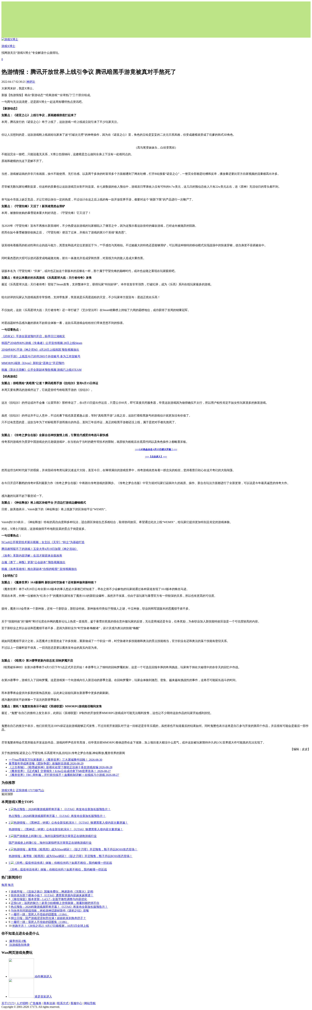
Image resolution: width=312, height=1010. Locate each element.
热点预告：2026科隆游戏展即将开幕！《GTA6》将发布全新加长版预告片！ (59, 906)
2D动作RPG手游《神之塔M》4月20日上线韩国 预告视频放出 (40, 349)
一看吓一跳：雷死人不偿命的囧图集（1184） (40, 914)
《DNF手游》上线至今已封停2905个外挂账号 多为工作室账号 (40, 356)
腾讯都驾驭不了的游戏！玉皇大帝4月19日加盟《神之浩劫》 (39, 548)
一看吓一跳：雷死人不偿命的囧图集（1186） (40, 922)
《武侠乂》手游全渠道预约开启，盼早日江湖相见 (33, 336)
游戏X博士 (8, 790)
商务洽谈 (49, 1003)
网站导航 (90, 1003)
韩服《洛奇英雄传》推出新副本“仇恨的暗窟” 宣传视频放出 (39, 568)
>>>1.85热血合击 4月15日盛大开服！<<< (156, 449)
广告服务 (36, 1003)
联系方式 (63, 1003)
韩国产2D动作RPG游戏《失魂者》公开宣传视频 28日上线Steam (41, 343)
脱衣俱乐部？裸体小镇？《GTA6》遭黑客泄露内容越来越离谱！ (52, 895)
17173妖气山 (36, 790)
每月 (11, 884)
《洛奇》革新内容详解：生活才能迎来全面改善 (31, 555)
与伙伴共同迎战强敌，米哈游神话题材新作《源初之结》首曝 (50, 910)
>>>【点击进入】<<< (156, 456)
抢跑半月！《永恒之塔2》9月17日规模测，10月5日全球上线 (50, 925)
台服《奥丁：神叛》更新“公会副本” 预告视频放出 (33, 562)
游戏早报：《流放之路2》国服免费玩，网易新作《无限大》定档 (52, 891)
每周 (4, 884)
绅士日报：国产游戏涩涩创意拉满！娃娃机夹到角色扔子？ (48, 918)
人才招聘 (22, 1003)
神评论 (30, 81)
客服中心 (76, 1003)
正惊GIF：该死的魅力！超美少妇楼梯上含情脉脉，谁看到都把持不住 (55, 903)
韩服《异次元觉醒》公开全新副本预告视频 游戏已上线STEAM (41, 369)
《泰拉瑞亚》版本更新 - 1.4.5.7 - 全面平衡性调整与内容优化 (49, 899)
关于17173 (7, 1003)
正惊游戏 (21, 790)
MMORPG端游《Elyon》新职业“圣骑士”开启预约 (32, 363)
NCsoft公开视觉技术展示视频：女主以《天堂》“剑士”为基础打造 (42, 542)
